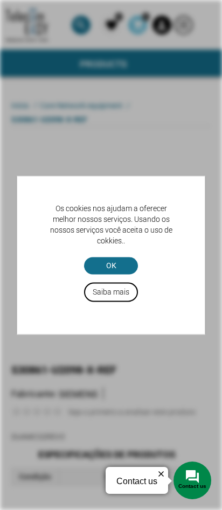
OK (111, 265)
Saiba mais (111, 292)
